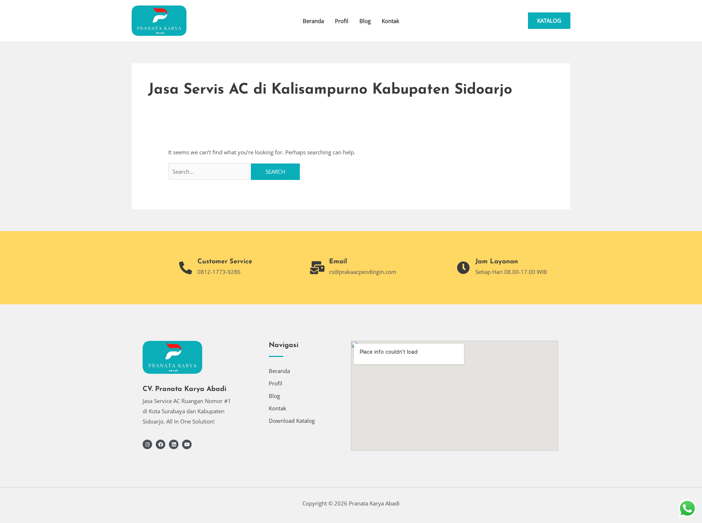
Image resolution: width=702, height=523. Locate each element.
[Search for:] (209, 171)
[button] (549, 20)
